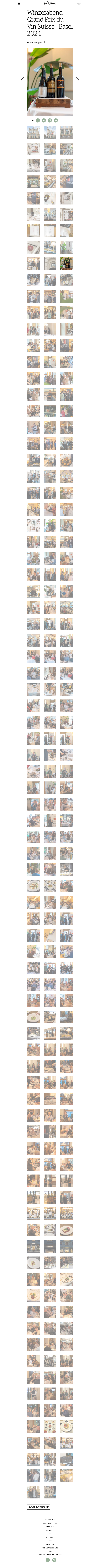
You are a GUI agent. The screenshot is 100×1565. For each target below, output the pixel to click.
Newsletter (50, 1520)
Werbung (50, 1537)
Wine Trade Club (50, 1523)
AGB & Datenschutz (50, 1548)
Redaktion (50, 1530)
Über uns (50, 1527)
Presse (50, 1541)
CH (78, 4)
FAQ (50, 1551)
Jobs (50, 1534)
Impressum (50, 1544)
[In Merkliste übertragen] (50, 120)
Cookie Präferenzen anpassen (50, 1555)
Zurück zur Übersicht (39, 1507)
